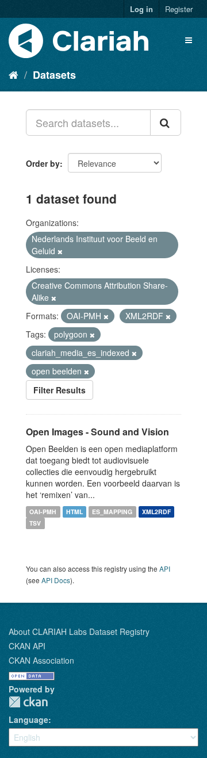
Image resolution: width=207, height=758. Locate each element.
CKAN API (27, 646)
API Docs (55, 580)
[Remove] (60, 251)
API (164, 568)
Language (28, 719)
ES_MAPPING (112, 511)
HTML (74, 511)
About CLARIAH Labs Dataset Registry (79, 631)
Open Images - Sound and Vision (97, 431)
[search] (165, 122)
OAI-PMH (42, 511)
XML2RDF (156, 511)
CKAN (28, 702)
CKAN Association (41, 660)
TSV (35, 523)
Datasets (54, 74)
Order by (43, 163)
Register (179, 8)
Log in (141, 8)
